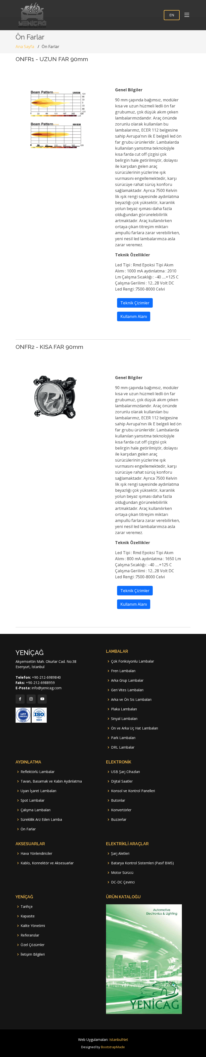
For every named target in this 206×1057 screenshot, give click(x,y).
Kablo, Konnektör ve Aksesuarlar (47, 863)
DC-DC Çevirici (123, 882)
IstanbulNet (118, 1039)
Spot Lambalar (32, 800)
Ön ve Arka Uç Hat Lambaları (134, 728)
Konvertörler (121, 810)
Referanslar (30, 935)
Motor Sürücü (122, 872)
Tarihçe (27, 906)
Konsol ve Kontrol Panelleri (133, 791)
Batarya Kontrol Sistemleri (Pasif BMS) (142, 863)
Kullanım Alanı (133, 316)
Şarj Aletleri (120, 853)
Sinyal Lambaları (124, 718)
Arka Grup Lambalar (127, 680)
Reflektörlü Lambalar (38, 772)
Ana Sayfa (25, 46)
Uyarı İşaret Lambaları (38, 791)
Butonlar (118, 800)
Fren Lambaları (123, 671)
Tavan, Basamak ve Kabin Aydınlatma (51, 781)
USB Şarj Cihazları (125, 772)
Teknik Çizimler (134, 303)
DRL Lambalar (122, 747)
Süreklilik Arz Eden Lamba (41, 819)
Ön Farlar (28, 829)
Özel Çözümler (32, 945)
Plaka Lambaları (124, 709)
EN (171, 15)
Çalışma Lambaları (35, 810)
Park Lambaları (123, 738)
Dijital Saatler (122, 781)
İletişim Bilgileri (33, 954)
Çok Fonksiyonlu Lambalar (132, 661)
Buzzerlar (118, 819)
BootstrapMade (113, 1047)
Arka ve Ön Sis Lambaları (131, 699)
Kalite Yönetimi (33, 925)
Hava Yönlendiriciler (36, 853)
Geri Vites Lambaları (127, 690)
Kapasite (28, 916)
